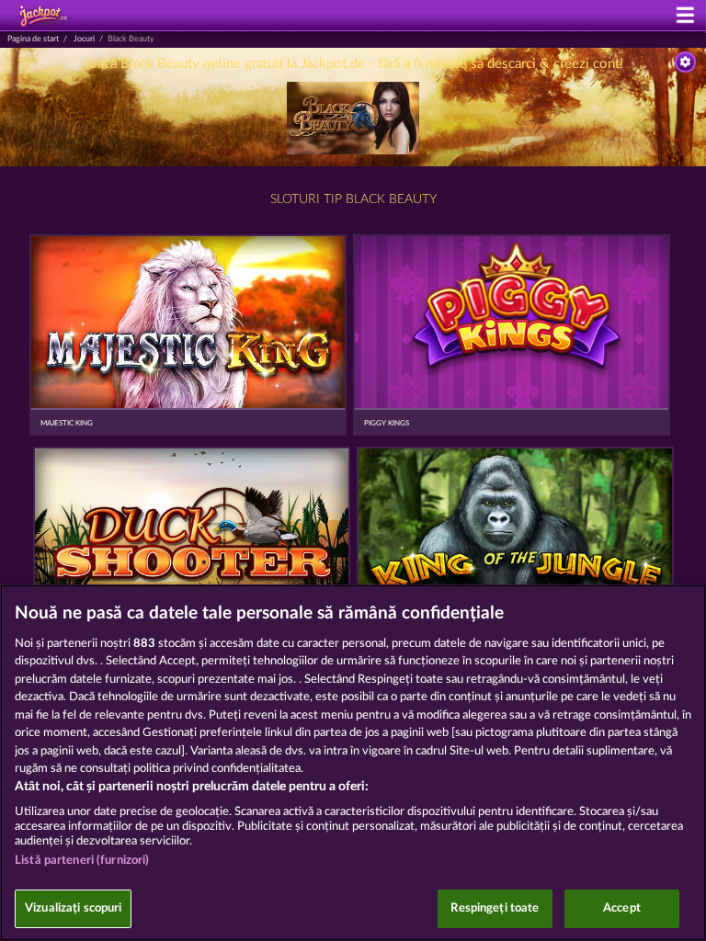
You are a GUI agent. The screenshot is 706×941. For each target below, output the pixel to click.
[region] (353, 762)
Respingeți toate (494, 908)
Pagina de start (33, 39)
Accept (622, 908)
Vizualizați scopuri (73, 908)
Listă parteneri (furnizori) (82, 861)
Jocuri (84, 39)
